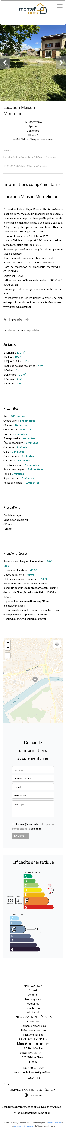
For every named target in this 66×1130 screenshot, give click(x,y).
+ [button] (8, 642)
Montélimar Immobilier (33, 1044)
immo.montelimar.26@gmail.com (33, 1072)
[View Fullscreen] (7, 655)
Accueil (7, 150)
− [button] (8, 648)
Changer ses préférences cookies (21, 1106)
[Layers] (57, 644)
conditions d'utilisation (24, 1126)
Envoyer (20, 836)
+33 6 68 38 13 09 (33, 1067)
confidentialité (54, 1122)
